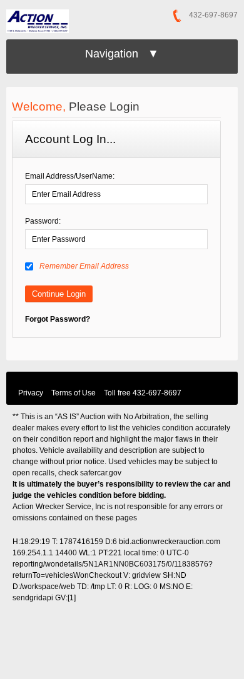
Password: (43, 221)
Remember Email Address (84, 266)
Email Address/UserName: (69, 176)
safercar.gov (100, 472)
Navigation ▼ (122, 53)
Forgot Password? (57, 319)
